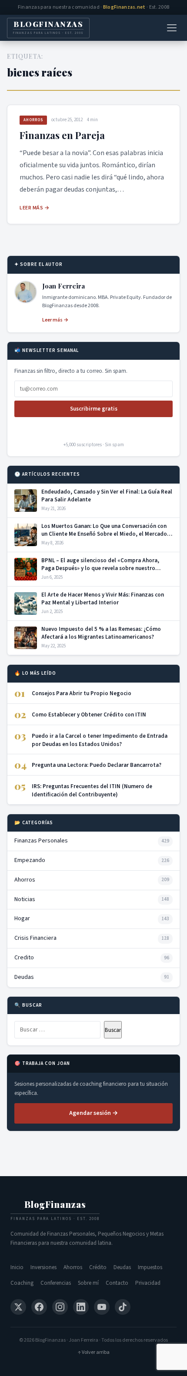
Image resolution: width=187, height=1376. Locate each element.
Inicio (16, 1267)
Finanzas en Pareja (62, 135)
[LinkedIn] (81, 1307)
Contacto (117, 1283)
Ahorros (33, 120)
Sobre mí (88, 1283)
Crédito (98, 1267)
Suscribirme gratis (93, 409)
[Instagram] (60, 1307)
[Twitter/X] (18, 1307)
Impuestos (150, 1267)
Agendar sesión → (93, 1113)
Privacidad (147, 1283)
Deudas (122, 1267)
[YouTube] (102, 1307)
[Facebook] (39, 1307)
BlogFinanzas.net (124, 7)
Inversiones (43, 1267)
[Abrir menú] (172, 28)
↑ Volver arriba (94, 1352)
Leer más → (34, 208)
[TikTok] (122, 1307)
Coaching (21, 1283)
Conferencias (55, 1283)
